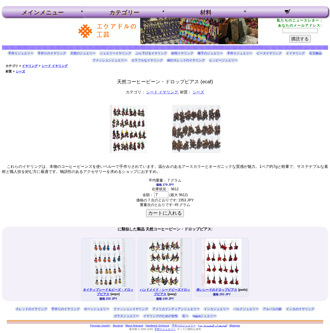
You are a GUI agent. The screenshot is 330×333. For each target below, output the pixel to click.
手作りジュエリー (20, 53)
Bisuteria (118, 325)
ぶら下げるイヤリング (151, 53)
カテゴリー (124, 12)
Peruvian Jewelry (100, 325)
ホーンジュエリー (96, 309)
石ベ (185, 316)
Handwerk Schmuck (157, 325)
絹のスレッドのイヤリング (186, 60)
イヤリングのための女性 (160, 316)
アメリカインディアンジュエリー (176, 309)
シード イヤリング (55, 66)
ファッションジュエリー (110, 60)
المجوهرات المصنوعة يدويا (212, 325)
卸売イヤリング (182, 53)
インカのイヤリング (300, 309)
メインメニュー (43, 12)
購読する (300, 38)
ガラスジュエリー (126, 316)
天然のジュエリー (82, 53)
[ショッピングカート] (287, 12)
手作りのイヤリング (52, 53)
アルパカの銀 (272, 309)
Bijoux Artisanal (134, 325)
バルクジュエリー (245, 309)
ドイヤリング (295, 53)
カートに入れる (165, 213)
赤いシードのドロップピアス (216, 289)
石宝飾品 (315, 53)
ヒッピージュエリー (223, 60)
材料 (206, 12)
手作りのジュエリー (184, 325)
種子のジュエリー (210, 53)
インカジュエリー (216, 309)
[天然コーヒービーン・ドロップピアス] (128, 152)
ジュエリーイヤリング (115, 53)
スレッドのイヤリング (31, 309)
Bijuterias (235, 325)
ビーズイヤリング (269, 53)
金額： (148, 195)
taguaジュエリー (204, 316)
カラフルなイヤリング (147, 60)
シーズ (20, 71)
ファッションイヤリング (131, 309)
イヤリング (30, 66)
